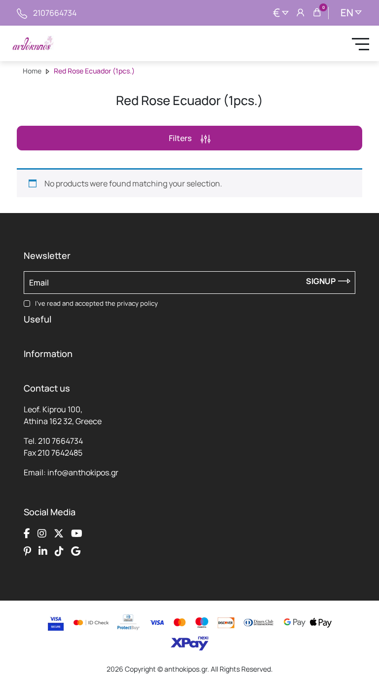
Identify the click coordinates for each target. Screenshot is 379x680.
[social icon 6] (42, 551)
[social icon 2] (42, 533)
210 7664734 (60, 440)
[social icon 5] (27, 551)
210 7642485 (60, 452)
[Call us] (22, 13)
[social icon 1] (27, 533)
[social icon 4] (76, 533)
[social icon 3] (59, 533)
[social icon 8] (75, 551)
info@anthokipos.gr (82, 472)
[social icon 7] (59, 551)
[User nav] (300, 13)
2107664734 (54, 12)
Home (32, 70)
